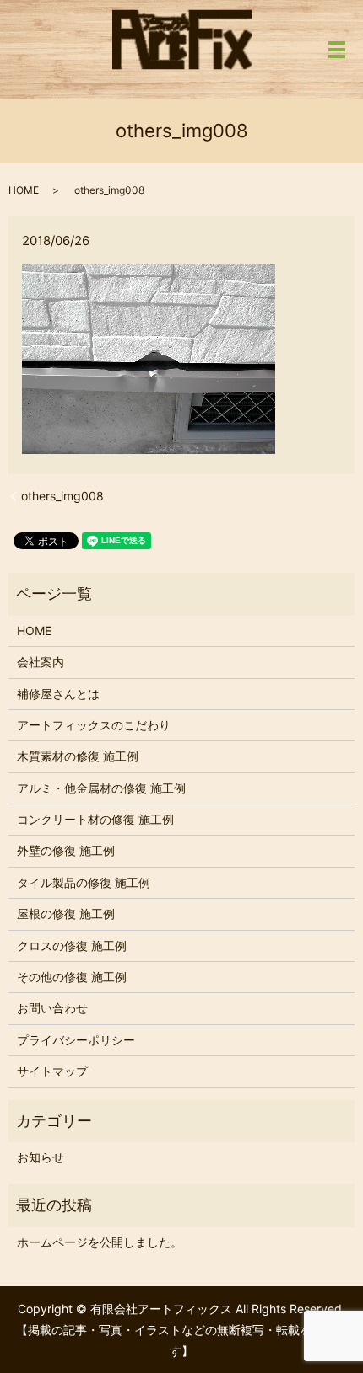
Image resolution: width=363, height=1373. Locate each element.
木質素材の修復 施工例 (77, 756)
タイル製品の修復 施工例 (83, 882)
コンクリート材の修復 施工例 (95, 819)
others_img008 (62, 496)
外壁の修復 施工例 (66, 850)
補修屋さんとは (58, 693)
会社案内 (40, 661)
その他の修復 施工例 (72, 977)
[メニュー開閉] (336, 49)
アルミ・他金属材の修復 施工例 (101, 788)
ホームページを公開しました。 (99, 1242)
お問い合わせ (52, 1008)
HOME (23, 190)
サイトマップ (52, 1071)
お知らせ (40, 1157)
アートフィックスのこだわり (94, 725)
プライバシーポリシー (76, 1040)
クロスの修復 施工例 (72, 945)
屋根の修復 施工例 (66, 913)
